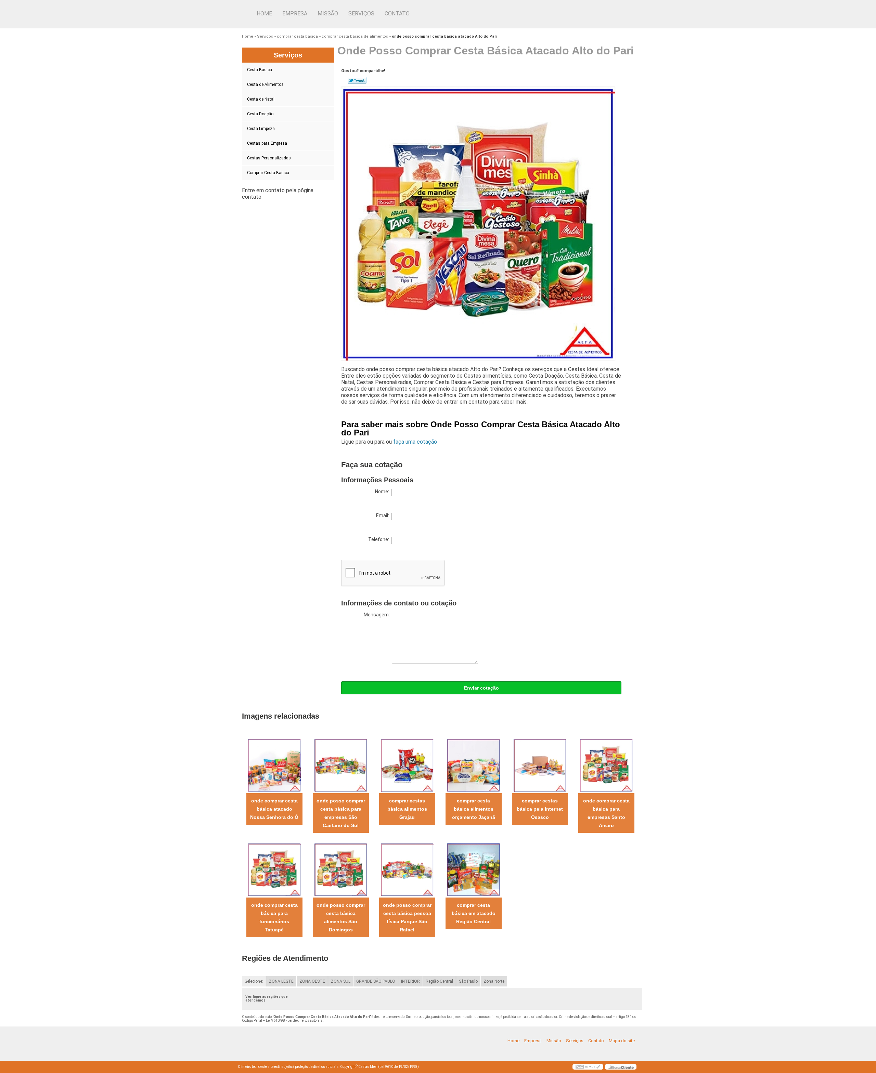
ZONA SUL (340, 981)
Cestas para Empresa (267, 143)
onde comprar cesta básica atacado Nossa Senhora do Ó (274, 809)
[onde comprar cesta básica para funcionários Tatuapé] (274, 869)
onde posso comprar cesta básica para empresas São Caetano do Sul (341, 813)
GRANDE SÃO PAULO (375, 981)
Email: (383, 515)
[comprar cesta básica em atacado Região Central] (473, 869)
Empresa (294, 13)
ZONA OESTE (312, 981)
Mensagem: (378, 614)
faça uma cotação (415, 442)
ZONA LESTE (281, 981)
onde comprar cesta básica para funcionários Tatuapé (274, 917)
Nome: (383, 491)
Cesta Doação (260, 114)
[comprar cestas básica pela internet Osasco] (540, 765)
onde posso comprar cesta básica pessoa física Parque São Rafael (407, 917)
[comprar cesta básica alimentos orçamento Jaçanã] (473, 765)
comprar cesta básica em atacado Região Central (473, 913)
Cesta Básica (259, 69)
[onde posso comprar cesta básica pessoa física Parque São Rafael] (407, 869)
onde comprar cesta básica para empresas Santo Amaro (606, 813)
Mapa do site (622, 1040)
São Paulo (468, 981)
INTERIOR (410, 981)
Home (264, 13)
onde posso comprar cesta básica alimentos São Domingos (341, 917)
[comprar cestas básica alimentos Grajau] (407, 765)
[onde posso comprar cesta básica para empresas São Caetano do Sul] (341, 765)
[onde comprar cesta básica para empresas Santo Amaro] (606, 765)
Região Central (439, 981)
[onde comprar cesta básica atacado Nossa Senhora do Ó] (274, 765)
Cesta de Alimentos (265, 84)
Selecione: (254, 981)
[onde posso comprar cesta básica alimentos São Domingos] (341, 869)
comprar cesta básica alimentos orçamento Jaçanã (473, 809)
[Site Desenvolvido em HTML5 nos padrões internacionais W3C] (587, 1067)
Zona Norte (494, 981)
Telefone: (379, 539)
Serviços (361, 13)
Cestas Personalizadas (269, 158)
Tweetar (357, 80)
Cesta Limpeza (261, 128)
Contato (397, 13)
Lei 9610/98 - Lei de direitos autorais (294, 1020)
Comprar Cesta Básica (268, 172)
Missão (328, 13)
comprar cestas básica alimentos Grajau (407, 809)
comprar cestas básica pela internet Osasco (540, 809)
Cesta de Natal (260, 99)
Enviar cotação (481, 688)
